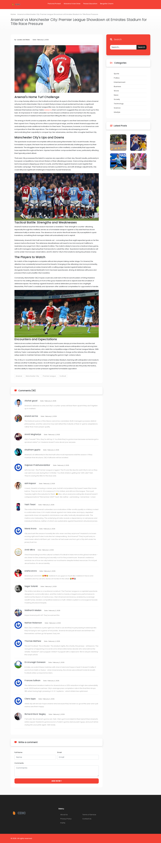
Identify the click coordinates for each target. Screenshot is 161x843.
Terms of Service (89, 814)
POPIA (62, 823)
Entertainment (119, 82)
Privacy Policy (65, 819)
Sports (116, 73)
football (63, 376)
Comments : (19, 763)
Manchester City (32, 376)
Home (13, 14)
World (116, 91)
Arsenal (19, 376)
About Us (64, 814)
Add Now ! (56, 781)
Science (117, 108)
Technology (119, 103)
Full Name (18, 752)
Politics (116, 78)
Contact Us (86, 819)
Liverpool (48, 110)
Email (59, 752)
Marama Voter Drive (72, 3)
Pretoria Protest (54, 3)
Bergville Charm (106, 3)
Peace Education (90, 3)
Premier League (49, 376)
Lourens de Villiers (23, 40)
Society (117, 99)
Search (141, 47)
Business (117, 86)
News (116, 95)
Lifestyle (117, 112)
